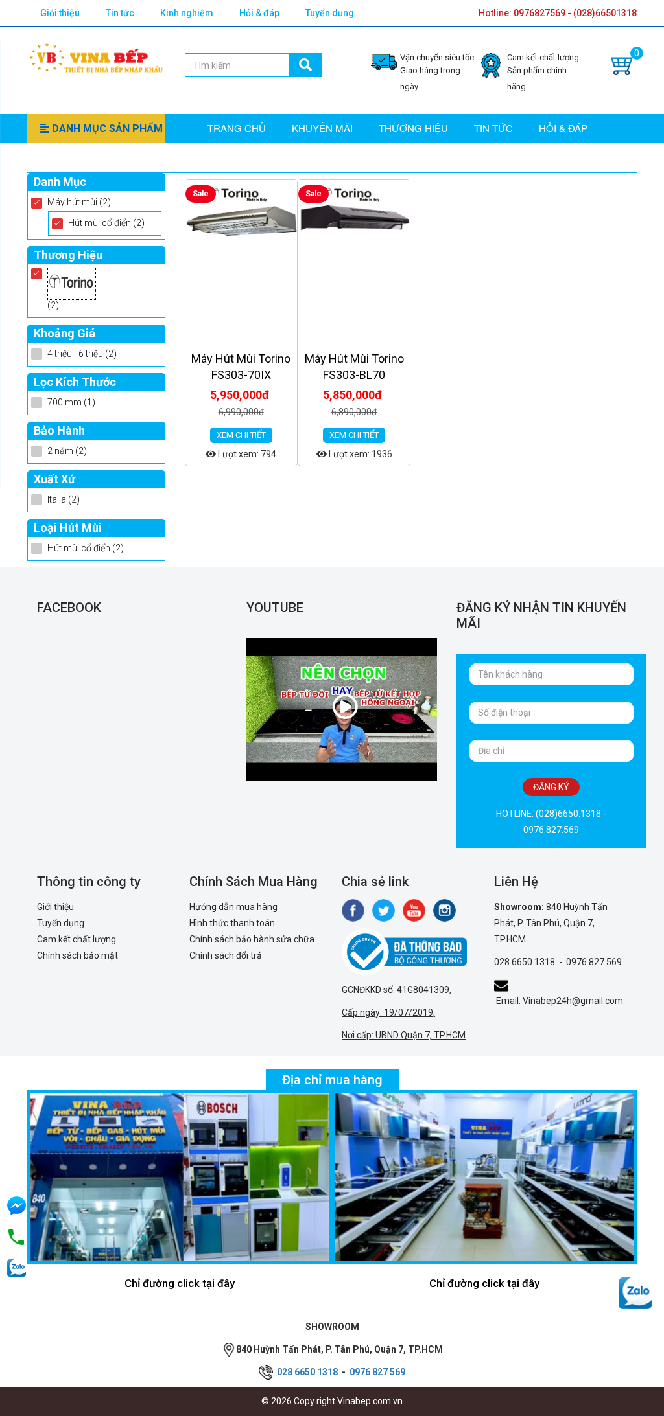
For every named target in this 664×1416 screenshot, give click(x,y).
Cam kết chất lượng (76, 939)
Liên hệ (226, 156)
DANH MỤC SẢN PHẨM (106, 128)
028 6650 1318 (524, 962)
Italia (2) (63, 499)
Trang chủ (237, 128)
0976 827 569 (594, 962)
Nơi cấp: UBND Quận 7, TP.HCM (404, 1035)
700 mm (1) (71, 402)
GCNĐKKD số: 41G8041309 (395, 990)
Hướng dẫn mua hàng (233, 907)
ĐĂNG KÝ (551, 787)
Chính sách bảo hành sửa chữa (251, 939)
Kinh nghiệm (186, 13)
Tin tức (120, 13)
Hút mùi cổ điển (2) (106, 223)
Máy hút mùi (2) (79, 202)
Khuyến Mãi (322, 128)
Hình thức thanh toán (232, 923)
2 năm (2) (67, 451)
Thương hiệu (413, 128)
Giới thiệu (60, 13)
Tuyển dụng (329, 13)
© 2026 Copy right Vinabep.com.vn (332, 1401)
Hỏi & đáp (259, 13)
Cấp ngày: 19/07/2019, (388, 1012)
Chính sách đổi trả (225, 955)
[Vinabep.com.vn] (96, 56)
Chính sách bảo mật (77, 955)
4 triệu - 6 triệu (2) (82, 353)
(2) (53, 305)
